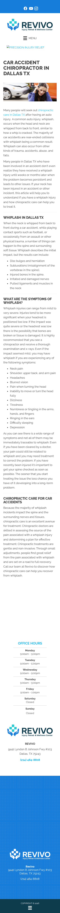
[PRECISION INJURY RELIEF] (25, 47)
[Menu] (30, 907)
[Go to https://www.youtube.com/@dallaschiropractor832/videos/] (31, 9)
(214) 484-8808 (30, 759)
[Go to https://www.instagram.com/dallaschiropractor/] (36, 9)
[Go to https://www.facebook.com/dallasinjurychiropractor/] (25, 9)
